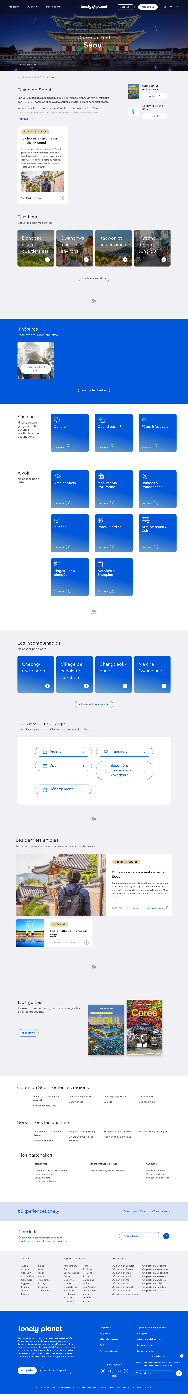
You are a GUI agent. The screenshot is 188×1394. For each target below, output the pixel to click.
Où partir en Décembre (155, 1273)
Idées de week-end (110, 1339)
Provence (88, 1273)
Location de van (44, 1174)
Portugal (42, 1283)
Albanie (25, 1266)
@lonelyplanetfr (163, 1211)
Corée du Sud (94, 37)
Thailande (43, 1290)
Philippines (43, 1280)
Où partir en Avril (121, 1276)
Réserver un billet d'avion (150, 1339)
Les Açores (89, 1287)
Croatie (25, 1269)
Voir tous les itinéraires (94, 390)
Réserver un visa (155, 1171)
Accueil (20, 77)
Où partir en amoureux (154, 1280)
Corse (67, 1276)
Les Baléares (90, 1290)
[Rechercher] (165, 7)
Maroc (41, 1276)
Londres (68, 1283)
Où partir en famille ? (154, 1287)
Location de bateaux (47, 1181)
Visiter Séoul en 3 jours (35, 369)
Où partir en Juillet (122, 1287)
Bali (66, 1269)
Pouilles (87, 1269)
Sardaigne (88, 1280)
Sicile (86, 1283)
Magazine (105, 1334)
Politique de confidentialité (63, 1387)
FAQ (102, 1345)
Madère (87, 1298)
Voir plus (23, 119)
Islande (41, 1266)
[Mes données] (177, 7)
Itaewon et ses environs (117, 1137)
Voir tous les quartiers (94, 278)
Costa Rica (27, 1276)
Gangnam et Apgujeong (82, 1132)
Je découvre (28, 1033)
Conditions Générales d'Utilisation (92, 1387)
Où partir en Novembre (155, 1269)
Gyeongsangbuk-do (115, 1097)
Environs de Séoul (43, 1141)
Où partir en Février (123, 1269)
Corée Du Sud (40, 77)
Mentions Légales (42, 1387)
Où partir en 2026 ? (153, 1290)
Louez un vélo (43, 1178)
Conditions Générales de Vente (121, 1387)
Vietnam (87, 1301)
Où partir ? (105, 1328)
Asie (29, 77)
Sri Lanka (42, 1287)
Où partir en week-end (154, 1276)
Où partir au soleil (152, 1283)
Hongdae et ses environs (118, 1132)
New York (69, 1301)
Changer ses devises (157, 1178)
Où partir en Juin (121, 1283)
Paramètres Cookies (145, 1387)
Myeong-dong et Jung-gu (153, 1132)
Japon (41, 1273)
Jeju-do (108, 1102)
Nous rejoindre (145, 1345)
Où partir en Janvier (123, 1266)
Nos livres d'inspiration (56, 1370)
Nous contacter (145, 1351)
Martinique (69, 1294)
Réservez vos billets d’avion (51, 1171)
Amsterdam (70, 1266)
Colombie (26, 1280)
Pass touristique (155, 1174)
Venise (86, 1294)
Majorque (69, 1290)
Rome (86, 1276)
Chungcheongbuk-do (44, 1106)
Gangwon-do (76, 1102)
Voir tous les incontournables (94, 704)
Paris (86, 1266)
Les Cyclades (71, 1273)
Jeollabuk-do (146, 1097)
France (25, 1287)
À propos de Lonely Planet (151, 1328)
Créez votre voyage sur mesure (106, 1171)
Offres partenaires (110, 1351)
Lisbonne (69, 1280)
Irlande (25, 1294)
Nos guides (148, 7)
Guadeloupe (71, 1287)
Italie (40, 1269)
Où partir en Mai (121, 1280)
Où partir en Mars (122, 1273)
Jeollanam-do (147, 1102)
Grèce (24, 1290)
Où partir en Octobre (154, 1266)
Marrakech (69, 1298)
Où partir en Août (122, 1290)
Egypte (25, 1283)
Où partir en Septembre (125, 1294)
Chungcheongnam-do (80, 1097)
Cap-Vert (26, 1273)
